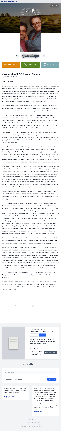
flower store (45, 306)
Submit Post (52, 379)
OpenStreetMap (32, 426)
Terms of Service (35, 424)
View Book (34, 335)
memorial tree (21, 306)
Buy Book (42, 335)
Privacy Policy (26, 424)
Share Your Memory (50, 352)
